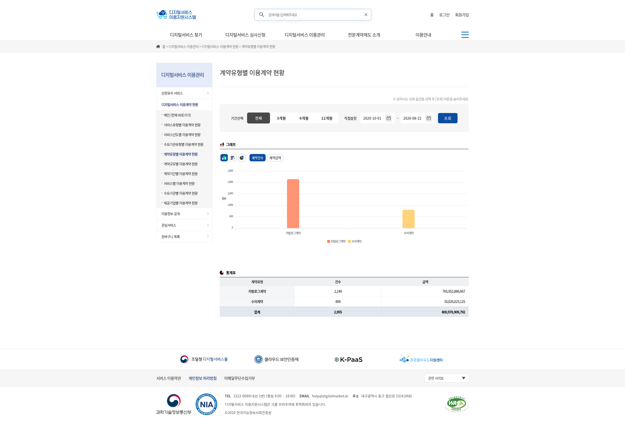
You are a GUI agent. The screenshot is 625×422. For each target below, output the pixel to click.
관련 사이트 (436, 378)
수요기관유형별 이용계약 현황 (183, 144)
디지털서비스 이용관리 (305, 34)
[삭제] (366, 15)
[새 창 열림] (204, 359)
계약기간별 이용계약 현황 (181, 173)
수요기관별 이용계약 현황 (181, 193)
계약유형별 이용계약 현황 (181, 154)
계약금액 (275, 157)
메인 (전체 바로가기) (177, 115)
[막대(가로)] (233, 157)
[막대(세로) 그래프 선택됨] (224, 157)
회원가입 (462, 15)
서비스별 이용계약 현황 (179, 183)
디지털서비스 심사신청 (245, 34)
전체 (258, 118)
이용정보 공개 (170, 213)
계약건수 (257, 157)
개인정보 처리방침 (202, 378)
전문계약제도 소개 (364, 34)
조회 (447, 118)
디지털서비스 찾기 (186, 34)
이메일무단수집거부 (239, 378)
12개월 (327, 118)
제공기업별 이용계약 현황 (181, 202)
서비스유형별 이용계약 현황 (182, 124)
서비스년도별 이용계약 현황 (182, 134)
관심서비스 (168, 225)
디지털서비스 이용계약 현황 (179, 104)
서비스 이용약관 (168, 378)
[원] (241, 157)
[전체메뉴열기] (465, 35)
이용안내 (423, 34)
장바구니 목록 (170, 236)
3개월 (281, 118)
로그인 (444, 15)
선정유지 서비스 (172, 93)
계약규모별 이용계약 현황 (181, 163)
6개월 (304, 118)
